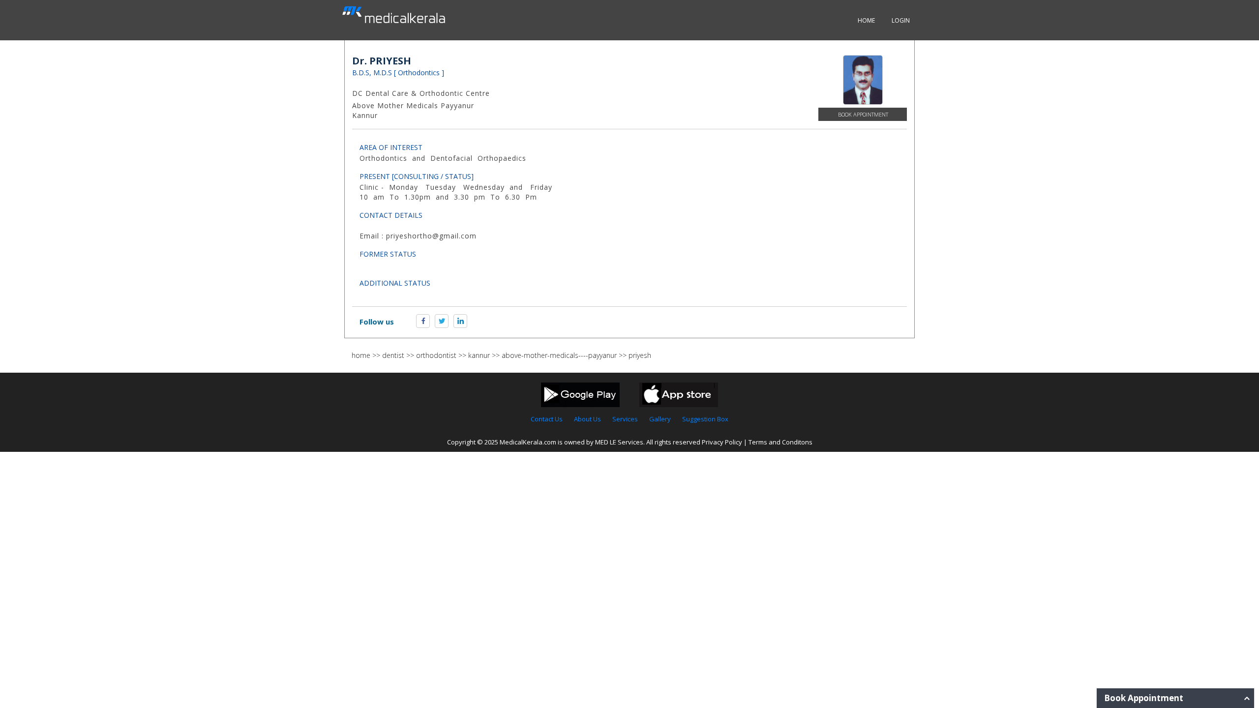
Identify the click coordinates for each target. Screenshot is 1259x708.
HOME (866, 20)
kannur (479, 355)
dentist (393, 355)
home (361, 355)
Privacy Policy (722, 442)
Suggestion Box (705, 418)
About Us (587, 418)
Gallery (660, 418)
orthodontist (436, 355)
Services (625, 418)
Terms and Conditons (780, 442)
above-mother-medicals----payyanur (559, 355)
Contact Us (547, 418)
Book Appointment (863, 114)
